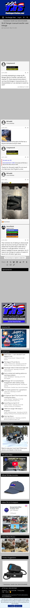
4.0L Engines (7, 378)
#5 (27, 240)
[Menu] (3, 17)
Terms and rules (12, 590)
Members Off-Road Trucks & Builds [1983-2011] (15, 413)
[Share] (25, 73)
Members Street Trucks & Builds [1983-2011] (15, 365)
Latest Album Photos (8, 537)
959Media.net (8, 596)
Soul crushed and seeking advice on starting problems (15, 374)
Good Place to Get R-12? (11, 403)
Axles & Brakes (7, 371)
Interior (6, 359)
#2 (27, 127)
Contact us (4, 590)
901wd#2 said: (6, 160)
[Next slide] (26, 545)
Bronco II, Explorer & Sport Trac (12, 400)
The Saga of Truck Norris (12, 362)
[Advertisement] (15, 45)
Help (3, 592)
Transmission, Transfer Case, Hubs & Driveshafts (16, 387)
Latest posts (6, 352)
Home (7, 592)
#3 (27, 157)
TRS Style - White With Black (10, 588)
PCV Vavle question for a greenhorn (15, 390)
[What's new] (24, 17)
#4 (27, 179)
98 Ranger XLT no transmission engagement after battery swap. (14, 382)
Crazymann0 (6, 28)
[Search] (27, 17)
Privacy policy (21, 590)
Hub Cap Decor (9, 416)
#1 (27, 72)
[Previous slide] (3, 545)
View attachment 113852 (9, 163)
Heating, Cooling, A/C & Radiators (12, 406)
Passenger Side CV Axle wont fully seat (16, 368)
